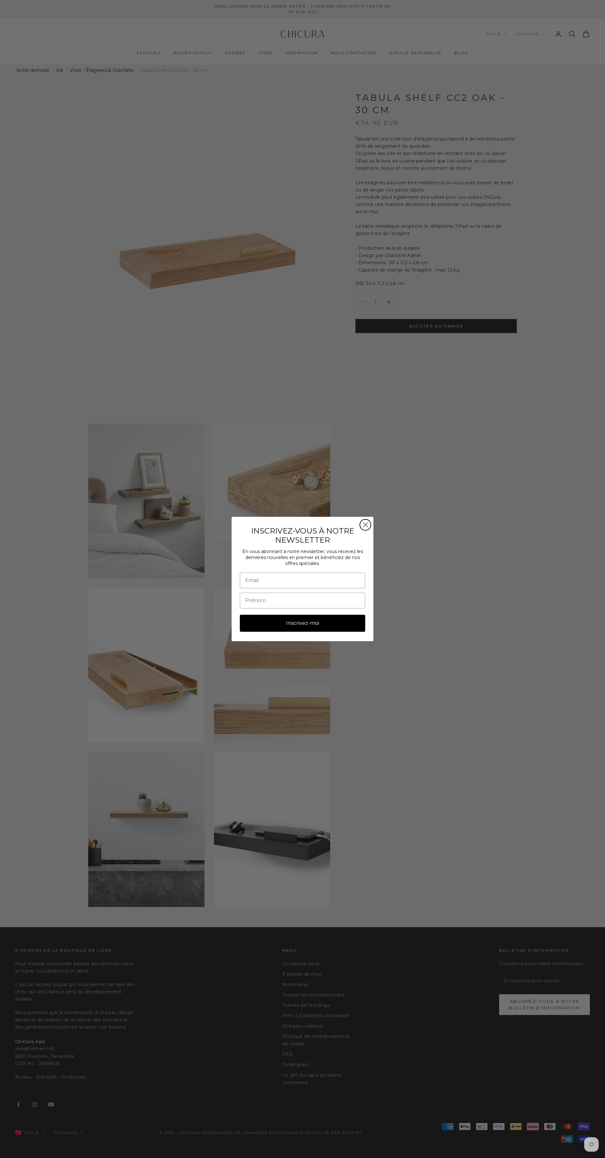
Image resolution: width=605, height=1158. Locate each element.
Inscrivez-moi (302, 623)
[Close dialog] (365, 524)
